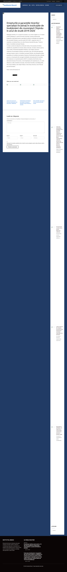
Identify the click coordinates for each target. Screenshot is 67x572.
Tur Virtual (49, 1)
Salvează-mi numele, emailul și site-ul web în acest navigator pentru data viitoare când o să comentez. (25, 144)
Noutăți (53, 1)
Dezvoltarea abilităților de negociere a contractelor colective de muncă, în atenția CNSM (59, 430)
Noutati (54, 530)
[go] (61, 19)
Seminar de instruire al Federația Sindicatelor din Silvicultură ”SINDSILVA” (12, 102)
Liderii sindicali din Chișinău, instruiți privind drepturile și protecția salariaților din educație (59, 330)
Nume (8, 135)
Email (21, 135)
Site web (35, 135)
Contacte (58, 1)
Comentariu (9, 120)
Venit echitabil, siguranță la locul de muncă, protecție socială (38, 102)
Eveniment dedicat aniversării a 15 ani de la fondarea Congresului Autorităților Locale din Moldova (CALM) (59, 32)
